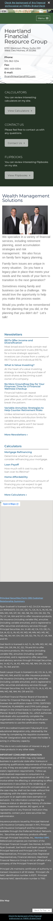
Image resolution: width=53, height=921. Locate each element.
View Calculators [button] (18, 110)
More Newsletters (16, 434)
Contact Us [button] (15, 143)
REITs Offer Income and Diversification (18, 341)
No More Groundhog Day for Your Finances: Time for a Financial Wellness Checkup (24, 386)
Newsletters (13, 334)
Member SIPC (42, 837)
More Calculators (15, 494)
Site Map (4, 900)
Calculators (12, 446)
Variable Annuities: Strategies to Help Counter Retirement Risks (24, 409)
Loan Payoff (11, 464)
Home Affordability (16, 477)
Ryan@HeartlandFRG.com (19, 76)
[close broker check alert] (49, 2)
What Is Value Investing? (19, 365)
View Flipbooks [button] (18, 175)
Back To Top (40, 910)
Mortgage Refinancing (18, 452)
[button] (43, 18)
